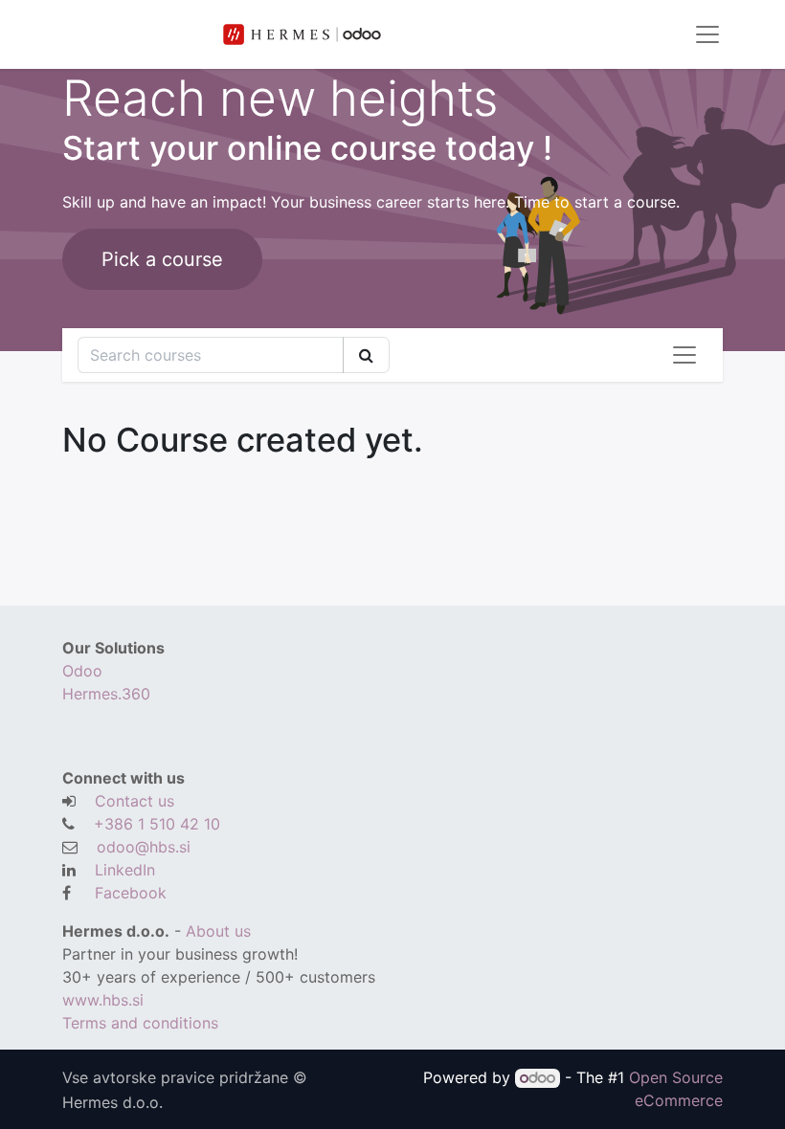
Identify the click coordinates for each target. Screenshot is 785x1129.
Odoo (82, 670)
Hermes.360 (106, 693)
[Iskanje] (366, 355)
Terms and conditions (142, 1022)
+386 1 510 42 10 (157, 823)
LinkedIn (125, 869)
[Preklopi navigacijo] (684, 355)
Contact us (134, 800)
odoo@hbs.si (144, 846)
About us (218, 931)
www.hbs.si (105, 999)
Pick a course (162, 259)
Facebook (131, 892)
